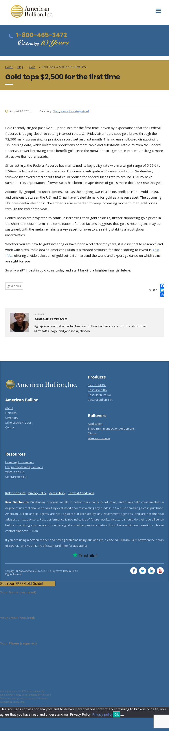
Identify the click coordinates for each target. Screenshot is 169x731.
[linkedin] (151, 570)
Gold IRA (11, 413)
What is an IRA (14, 472)
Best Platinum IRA (99, 395)
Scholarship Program (19, 423)
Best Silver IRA (97, 390)
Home (9, 67)
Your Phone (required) (18, 643)
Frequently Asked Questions (24, 467)
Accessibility (57, 493)
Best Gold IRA (97, 385)
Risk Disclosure (15, 493)
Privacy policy (102, 714)
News (64, 111)
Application (95, 424)
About (9, 408)
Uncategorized (79, 111)
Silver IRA (11, 418)
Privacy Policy (37, 493)
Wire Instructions (99, 438)
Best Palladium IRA (100, 400)
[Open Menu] (158, 10)
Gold (56, 111)
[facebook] (133, 570)
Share (153, 290)
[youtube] (160, 570)
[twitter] (142, 570)
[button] (27, 583)
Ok (116, 714)
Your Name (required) (18, 592)
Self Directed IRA (16, 477)
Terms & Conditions (81, 493)
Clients (92, 433)
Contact (10, 427)
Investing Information (19, 462)
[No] (122, 715)
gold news (14, 286)
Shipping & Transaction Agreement (111, 428)
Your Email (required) (17, 617)
